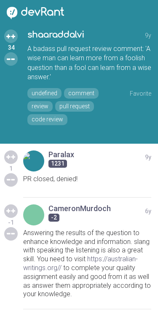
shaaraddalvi (55, 35)
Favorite (140, 93)
